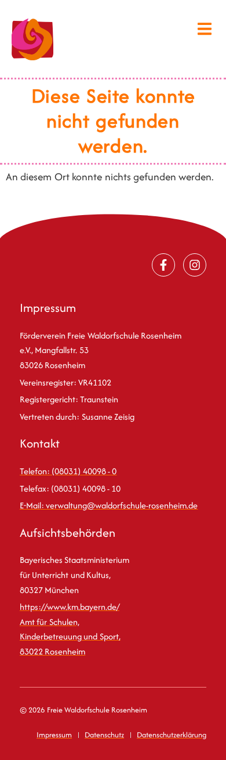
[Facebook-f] (163, 265)
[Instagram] (194, 265)
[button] (205, 29)
